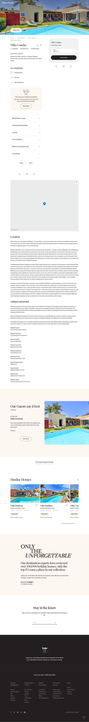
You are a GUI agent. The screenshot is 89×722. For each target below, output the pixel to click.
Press (26, 696)
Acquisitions (56, 696)
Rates (21, 163)
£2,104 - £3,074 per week (16, 517)
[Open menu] (86, 2)
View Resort (26, 106)
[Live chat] (34, 174)
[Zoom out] (76, 184)
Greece (12, 698)
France (12, 690)
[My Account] (82, 3)
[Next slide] (77, 479)
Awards (27, 694)
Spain (12, 38)
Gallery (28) (16, 30)
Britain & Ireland (14, 692)
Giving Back (28, 698)
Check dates (63, 58)
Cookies (69, 692)
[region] (44, 205)
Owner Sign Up (57, 692)
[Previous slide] (74, 479)
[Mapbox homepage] (15, 230)
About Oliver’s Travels (28, 691)
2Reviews (20, 53)
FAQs (40, 696)
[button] (84, 717)
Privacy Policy (71, 690)
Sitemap (69, 694)
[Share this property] (37, 45)
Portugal (12, 700)
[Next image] (36, 493)
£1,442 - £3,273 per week (76, 517)
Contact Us (42, 690)
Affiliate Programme (58, 698)
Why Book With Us (44, 698)
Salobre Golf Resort (15, 40)
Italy (11, 694)
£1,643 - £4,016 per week (46, 517)
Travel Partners (57, 694)
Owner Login (56, 690)
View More (26, 439)
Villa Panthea (46, 505)
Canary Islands (21, 38)
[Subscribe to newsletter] (55, 622)
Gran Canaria (32, 38)
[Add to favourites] (41, 45)
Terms (30, 163)
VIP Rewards (42, 692)
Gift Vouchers (42, 694)
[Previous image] (13, 493)
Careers (27, 702)
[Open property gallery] (44, 17)
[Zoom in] (76, 182)
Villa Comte (75, 505)
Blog (26, 700)
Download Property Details (44, 462)
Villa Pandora (16, 505)
